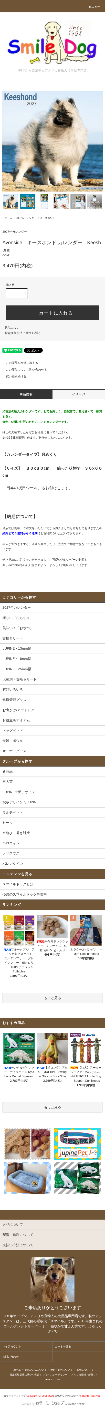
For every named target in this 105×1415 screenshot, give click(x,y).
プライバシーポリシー (55, 1374)
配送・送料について (62, 1369)
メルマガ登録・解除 (82, 1374)
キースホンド (47, 218)
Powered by (28, 1404)
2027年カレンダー (26, 218)
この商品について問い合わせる (26, 369)
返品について (13, 327)
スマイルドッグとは (17, 884)
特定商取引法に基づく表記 (22, 333)
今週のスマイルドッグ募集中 (24, 894)
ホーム (8, 218)
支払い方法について (36, 1369)
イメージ (78, 394)
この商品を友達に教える (22, 362)
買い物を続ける (16, 376)
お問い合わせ (10, 1356)
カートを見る (63, 1346)
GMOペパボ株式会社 (66, 1396)
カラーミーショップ (15, 1396)
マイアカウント (11, 1346)
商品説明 (26, 394)
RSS (48, 1379)
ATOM (56, 1379)
